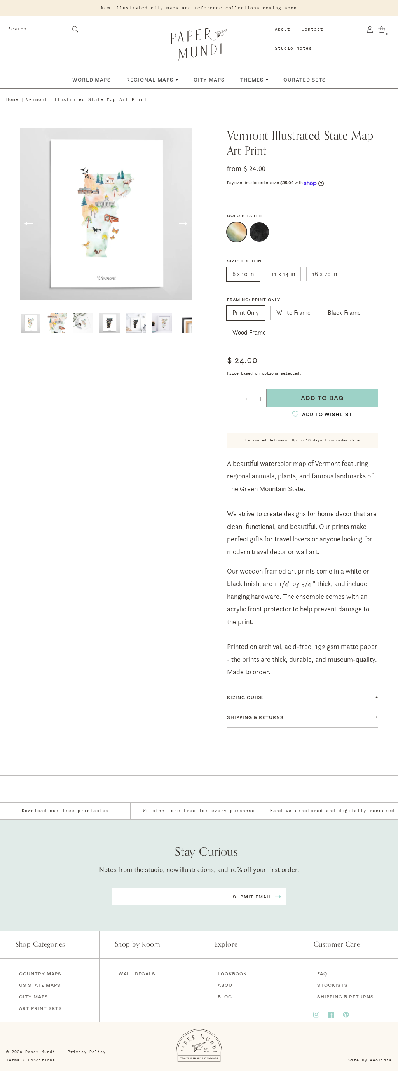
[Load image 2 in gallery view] (57, 323)
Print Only (245, 312)
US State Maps (40, 984)
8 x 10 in (243, 273)
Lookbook (232, 973)
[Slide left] (28, 223)
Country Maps (40, 973)
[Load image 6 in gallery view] (162, 323)
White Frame (293, 312)
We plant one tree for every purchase (199, 810)
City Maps (33, 996)
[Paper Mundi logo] (199, 44)
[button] (302, 698)
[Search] (75, 29)
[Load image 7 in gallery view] (188, 323)
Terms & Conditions (30, 1059)
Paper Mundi (40, 1051)
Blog (225, 996)
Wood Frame (249, 332)
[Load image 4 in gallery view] (109, 323)
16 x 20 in (324, 273)
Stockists (332, 984)
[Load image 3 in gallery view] (83, 323)
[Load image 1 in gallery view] (31, 323)
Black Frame (344, 312)
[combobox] (45, 28)
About (282, 29)
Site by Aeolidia (370, 1059)
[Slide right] (183, 223)
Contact (312, 29)
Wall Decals (137, 973)
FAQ (322, 973)
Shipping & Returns (345, 996)
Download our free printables (65, 810)
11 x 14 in (283, 273)
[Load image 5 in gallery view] (136, 323)
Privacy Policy (87, 1051)
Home (12, 99)
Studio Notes (293, 48)
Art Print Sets (40, 1008)
